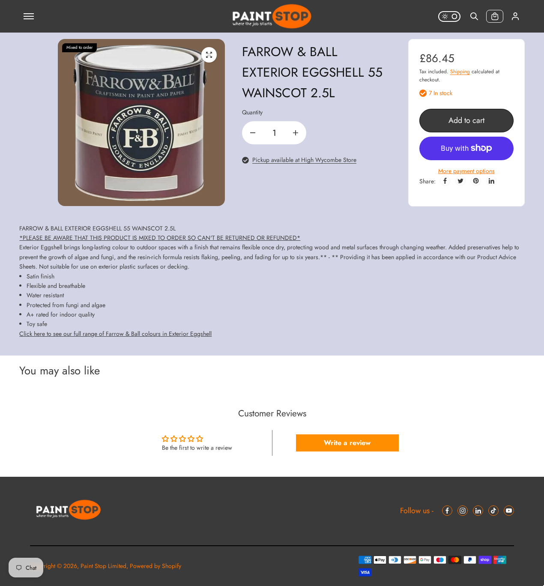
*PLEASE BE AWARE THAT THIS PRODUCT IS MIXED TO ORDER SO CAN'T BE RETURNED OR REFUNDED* (159, 237)
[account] (515, 16)
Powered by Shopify (155, 566)
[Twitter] (460, 181)
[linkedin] (478, 510)
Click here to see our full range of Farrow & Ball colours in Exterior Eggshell (115, 333)
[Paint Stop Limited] (272, 16)
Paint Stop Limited (103, 566)
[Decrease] (252, 132)
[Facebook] (445, 181)
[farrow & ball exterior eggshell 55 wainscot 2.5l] (209, 54)
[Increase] (295, 132)
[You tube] (509, 510)
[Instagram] (462, 510)
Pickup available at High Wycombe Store (304, 159)
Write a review (347, 443)
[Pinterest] (476, 181)
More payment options (466, 171)
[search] (474, 16)
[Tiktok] (493, 510)
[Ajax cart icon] (494, 16)
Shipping (460, 71)
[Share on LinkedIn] (491, 181)
